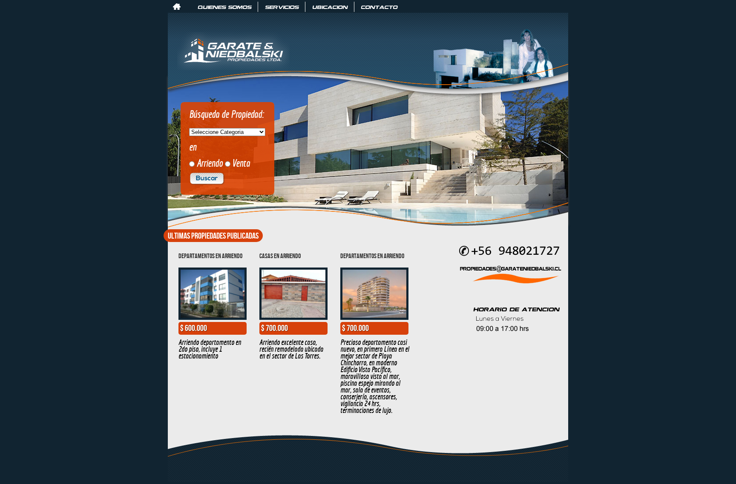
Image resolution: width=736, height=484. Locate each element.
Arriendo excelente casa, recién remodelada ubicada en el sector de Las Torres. (291, 348)
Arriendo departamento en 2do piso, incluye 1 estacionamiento (209, 348)
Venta (241, 163)
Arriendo (210, 163)
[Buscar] (207, 181)
